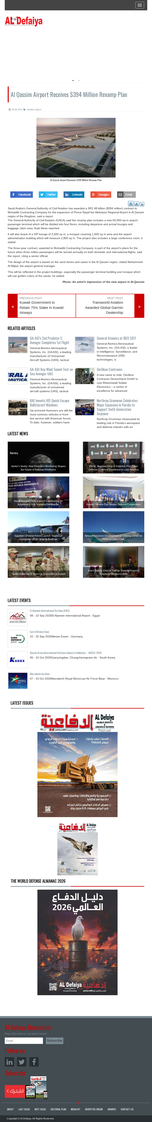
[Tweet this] (48, 193)
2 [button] (79, 80)
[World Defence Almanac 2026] (77, 942)
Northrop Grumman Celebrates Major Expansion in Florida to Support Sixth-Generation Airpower (117, 407)
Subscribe (26, 1087)
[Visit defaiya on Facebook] (21, 193)
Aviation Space (34, 109)
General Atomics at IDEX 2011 (116, 338)
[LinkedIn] (9, 1062)
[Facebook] (34, 1062)
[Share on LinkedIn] (74, 193)
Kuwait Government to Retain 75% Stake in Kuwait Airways (42, 308)
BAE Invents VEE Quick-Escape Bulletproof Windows (49, 402)
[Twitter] (21, 1062)
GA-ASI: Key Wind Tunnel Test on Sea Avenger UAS (51, 371)
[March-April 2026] (77, 766)
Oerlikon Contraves (109, 369)
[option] (41, 51)
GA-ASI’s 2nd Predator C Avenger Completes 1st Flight (49, 340)
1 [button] (73, 80)
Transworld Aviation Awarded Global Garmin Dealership (104, 308)
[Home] (23, 21)
